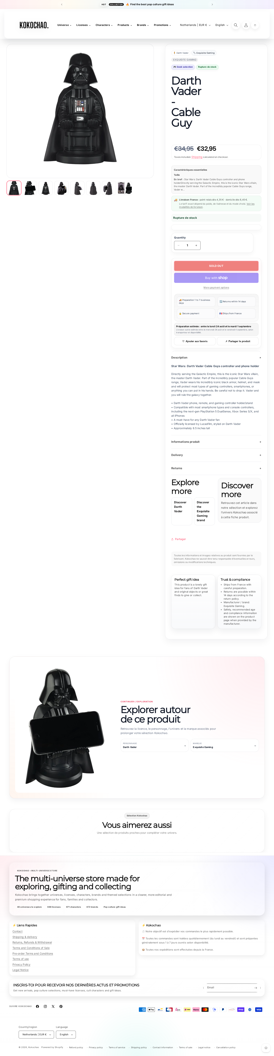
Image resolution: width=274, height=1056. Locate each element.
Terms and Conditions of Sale (31, 947)
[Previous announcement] (62, 4)
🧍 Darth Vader (180, 53)
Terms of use (20, 958)
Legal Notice (20, 969)
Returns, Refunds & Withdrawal (32, 942)
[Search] (236, 25)
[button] (255, 25)
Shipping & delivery (24, 936)
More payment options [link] (216, 287)
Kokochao (33, 1047)
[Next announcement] (212, 4)
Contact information (163, 1047)
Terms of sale (185, 1047)
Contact (17, 931)
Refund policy (76, 1047)
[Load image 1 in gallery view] (14, 188)
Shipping (196, 156)
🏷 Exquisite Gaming (204, 53)
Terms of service (117, 1047)
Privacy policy (96, 1047)
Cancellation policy (225, 1047)
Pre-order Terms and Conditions (32, 953)
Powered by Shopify (52, 1047)
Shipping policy (139, 1047)
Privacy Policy (21, 964)
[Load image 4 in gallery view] (61, 188)
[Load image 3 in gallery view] (46, 188)
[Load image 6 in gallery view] (93, 188)
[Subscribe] (255, 988)
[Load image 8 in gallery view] (125, 188)
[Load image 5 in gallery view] (77, 188)
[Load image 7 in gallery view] (109, 188)
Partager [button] (180, 539)
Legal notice (204, 1047)
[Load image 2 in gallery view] (30, 188)
